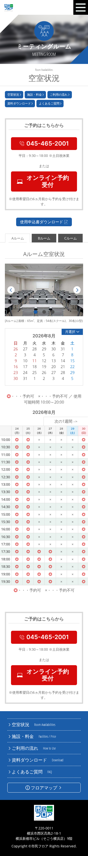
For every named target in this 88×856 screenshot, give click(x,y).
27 (53, 372)
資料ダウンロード (19, 103)
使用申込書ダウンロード (41, 222)
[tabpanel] (44, 290)
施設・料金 (34, 94)
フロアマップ (44, 788)
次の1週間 (63, 421)
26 (44, 372)
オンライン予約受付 (48, 181)
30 (15, 378)
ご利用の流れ (58, 94)
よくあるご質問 (49, 103)
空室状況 (13, 94)
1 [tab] (35, 312)
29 (72, 372)
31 (25, 378)
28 (63, 372)
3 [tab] (53, 312)
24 (25, 372)
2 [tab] (44, 312)
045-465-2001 (47, 143)
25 (34, 372)
